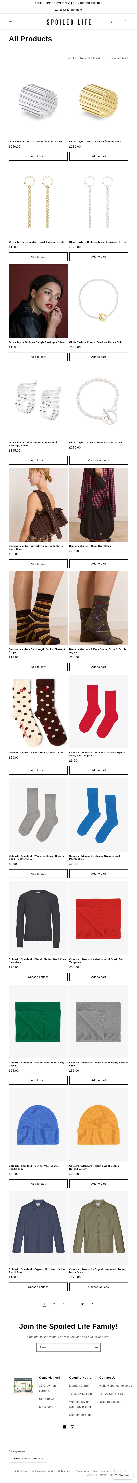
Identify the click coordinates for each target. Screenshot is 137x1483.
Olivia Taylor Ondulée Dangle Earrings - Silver (37, 342)
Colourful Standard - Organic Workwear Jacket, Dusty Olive (97, 1271)
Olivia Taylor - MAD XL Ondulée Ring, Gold (95, 141)
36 (82, 1304)
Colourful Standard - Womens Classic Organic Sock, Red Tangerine (97, 754)
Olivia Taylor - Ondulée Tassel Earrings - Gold (37, 242)
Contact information (96, 1475)
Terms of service (101, 1471)
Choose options (98, 460)
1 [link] (44, 1304)
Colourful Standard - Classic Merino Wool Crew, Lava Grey (38, 961)
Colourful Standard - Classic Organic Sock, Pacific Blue (95, 857)
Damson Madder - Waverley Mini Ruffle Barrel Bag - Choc (36, 547)
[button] (11, 21)
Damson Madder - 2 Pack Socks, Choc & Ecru (36, 752)
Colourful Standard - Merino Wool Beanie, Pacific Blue (34, 1167)
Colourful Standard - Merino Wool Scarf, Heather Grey (98, 1064)
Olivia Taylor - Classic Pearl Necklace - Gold (96, 342)
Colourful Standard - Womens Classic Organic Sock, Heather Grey (37, 857)
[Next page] (93, 1304)
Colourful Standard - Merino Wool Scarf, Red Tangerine (96, 961)
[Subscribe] (96, 1347)
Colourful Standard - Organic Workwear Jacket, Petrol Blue (37, 1271)
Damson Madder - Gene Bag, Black (90, 546)
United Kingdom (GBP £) (26, 1458)
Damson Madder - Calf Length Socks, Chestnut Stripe (37, 651)
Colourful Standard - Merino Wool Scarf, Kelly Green (36, 1064)
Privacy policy (82, 1471)
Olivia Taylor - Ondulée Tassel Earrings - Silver (97, 242)
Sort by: (72, 57)
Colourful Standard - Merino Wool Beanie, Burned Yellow (94, 1167)
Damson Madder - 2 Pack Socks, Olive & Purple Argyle (97, 651)
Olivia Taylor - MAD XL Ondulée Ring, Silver (35, 141)
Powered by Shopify (45, 1471)
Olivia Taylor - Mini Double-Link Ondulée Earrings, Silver (33, 444)
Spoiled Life (28, 1471)
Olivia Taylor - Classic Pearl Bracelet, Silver (95, 442)
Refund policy (65, 1471)
